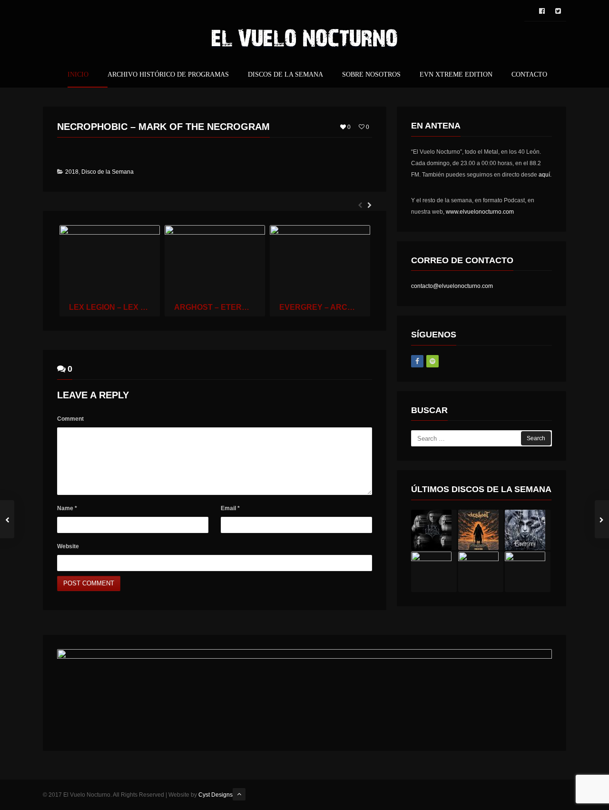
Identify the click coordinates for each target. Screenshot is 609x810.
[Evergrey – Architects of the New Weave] (527, 530)
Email (230, 508)
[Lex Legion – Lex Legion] (434, 530)
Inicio (78, 74)
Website (68, 546)
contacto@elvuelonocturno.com (452, 286)
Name (67, 508)
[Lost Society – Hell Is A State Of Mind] (434, 572)
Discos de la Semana (285, 74)
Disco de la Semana (107, 171)
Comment (70, 418)
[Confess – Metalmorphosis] (527, 572)
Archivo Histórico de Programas (168, 74)
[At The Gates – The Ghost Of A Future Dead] (481, 572)
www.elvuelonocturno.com (480, 211)
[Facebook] (417, 361)
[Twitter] (558, 11)
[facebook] (542, 11)
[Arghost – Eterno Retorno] (481, 530)
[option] (109, 270)
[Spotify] (432, 361)
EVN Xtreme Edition (456, 74)
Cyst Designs (215, 794)
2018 (72, 171)
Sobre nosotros (371, 74)
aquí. (545, 174)
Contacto (529, 74)
